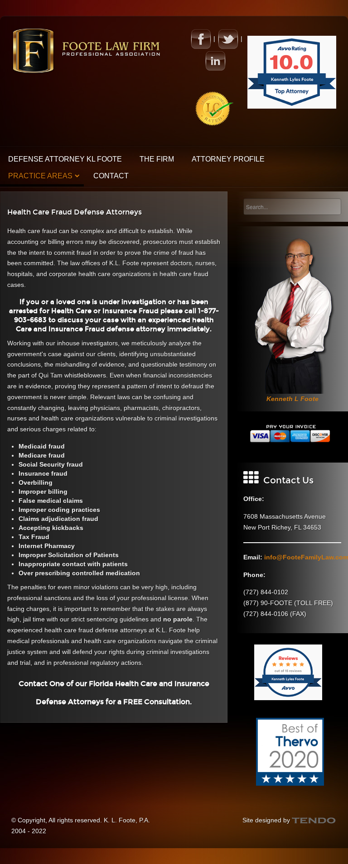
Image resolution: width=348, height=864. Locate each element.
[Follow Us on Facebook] (201, 38)
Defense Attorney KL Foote (65, 159)
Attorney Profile (228, 159)
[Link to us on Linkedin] (215, 60)
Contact (111, 176)
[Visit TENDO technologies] (314, 820)
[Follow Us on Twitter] (228, 38)
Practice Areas (40, 176)
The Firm (157, 159)
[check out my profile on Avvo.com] (291, 71)
